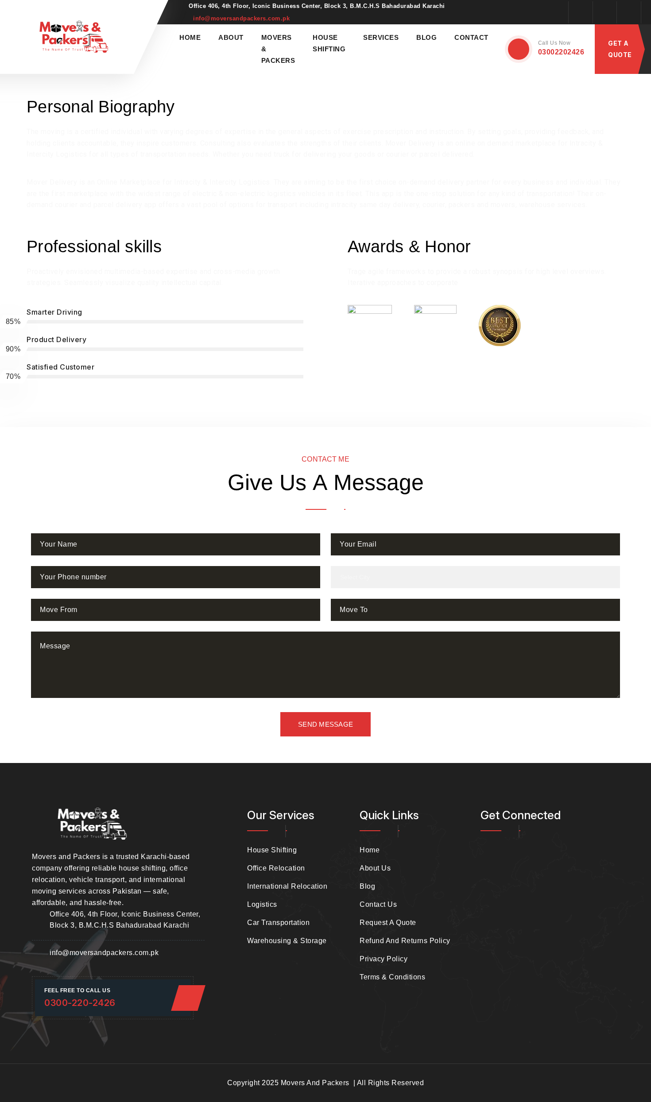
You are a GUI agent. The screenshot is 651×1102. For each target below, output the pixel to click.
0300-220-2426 (80, 1003)
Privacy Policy (383, 959)
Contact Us (378, 904)
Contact (471, 37)
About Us (375, 868)
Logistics (262, 904)
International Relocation (287, 886)
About (231, 37)
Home (190, 37)
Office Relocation (276, 868)
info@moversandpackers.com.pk (241, 18)
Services (381, 37)
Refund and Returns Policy (405, 940)
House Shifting (272, 850)
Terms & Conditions (392, 977)
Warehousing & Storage (287, 940)
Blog (426, 37)
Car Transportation (278, 922)
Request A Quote (388, 922)
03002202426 (561, 52)
